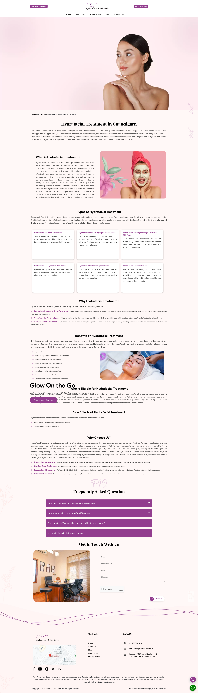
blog (90, 650)
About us (92, 646)
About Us (80, 14)
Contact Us (119, 14)
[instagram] (46, 669)
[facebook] (34, 669)
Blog (108, 14)
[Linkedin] (59, 669)
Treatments (43, 114)
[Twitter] (53, 669)
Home (34, 114)
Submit (159, 599)
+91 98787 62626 (141, 6)
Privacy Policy (94, 656)
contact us (93, 653)
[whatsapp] (193, 688)
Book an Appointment (43, 400)
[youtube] (40, 669)
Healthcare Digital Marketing (139, 688)
